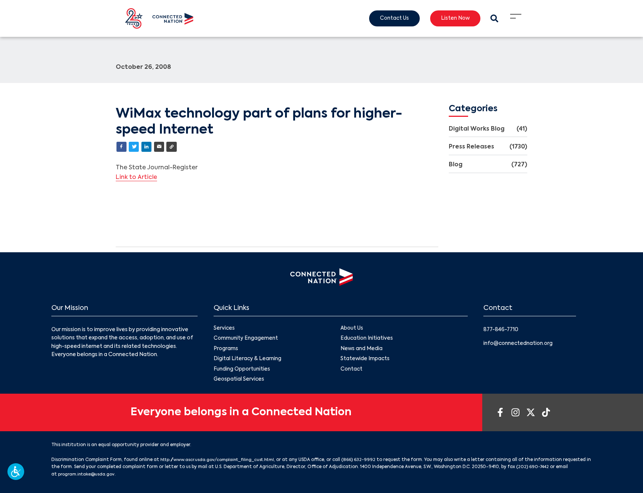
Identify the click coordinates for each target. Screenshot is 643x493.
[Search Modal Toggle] (494, 18)
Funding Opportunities (242, 370)
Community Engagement (246, 339)
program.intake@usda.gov (100, 476)
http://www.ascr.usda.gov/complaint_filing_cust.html (220, 462)
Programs (226, 349)
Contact (351, 370)
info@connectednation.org (519, 343)
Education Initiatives (367, 339)
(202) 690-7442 (562, 469)
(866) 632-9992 (365, 462)
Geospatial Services (239, 381)
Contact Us (391, 18)
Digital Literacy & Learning (248, 360)
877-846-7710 (501, 330)
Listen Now (453, 18)
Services (224, 329)
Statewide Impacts (365, 360)
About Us (352, 329)
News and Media (361, 349)
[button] (15, 471)
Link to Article (137, 178)
